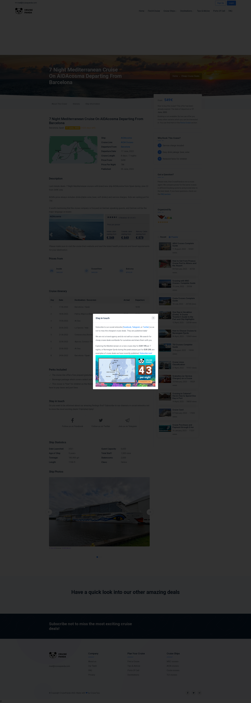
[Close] (153, 318)
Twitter (146, 327)
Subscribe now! (146, 353)
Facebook (127, 327)
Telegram (136, 327)
